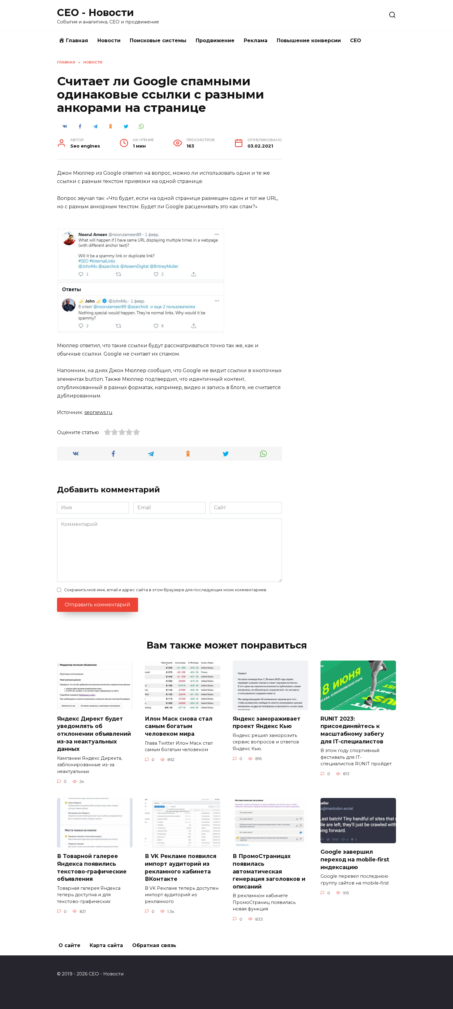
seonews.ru (98, 412)
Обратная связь (154, 945)
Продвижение (215, 40)
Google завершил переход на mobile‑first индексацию (354, 859)
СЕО (355, 40)
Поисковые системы (158, 40)
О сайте (69, 945)
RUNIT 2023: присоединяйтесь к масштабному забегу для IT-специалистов (352, 730)
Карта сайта (106, 945)
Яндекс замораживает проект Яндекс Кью (266, 722)
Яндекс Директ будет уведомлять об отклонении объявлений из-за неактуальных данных (94, 733)
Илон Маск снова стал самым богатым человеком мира (178, 726)
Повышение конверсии (309, 40)
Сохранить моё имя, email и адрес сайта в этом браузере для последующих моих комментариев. (165, 590)
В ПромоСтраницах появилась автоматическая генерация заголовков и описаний (269, 871)
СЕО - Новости (95, 12)
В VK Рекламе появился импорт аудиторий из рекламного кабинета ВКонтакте (180, 867)
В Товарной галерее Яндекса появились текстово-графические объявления (92, 867)
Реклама (255, 40)
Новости (108, 40)
